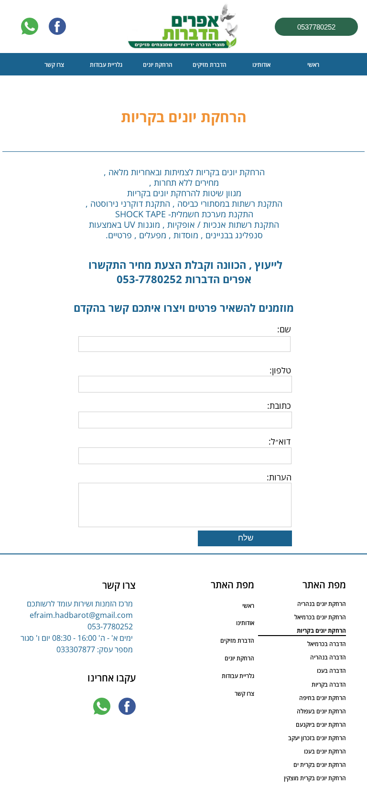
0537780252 (316, 27)
